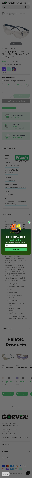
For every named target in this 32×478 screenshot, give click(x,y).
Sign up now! (16, 249)
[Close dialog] (29, 222)
